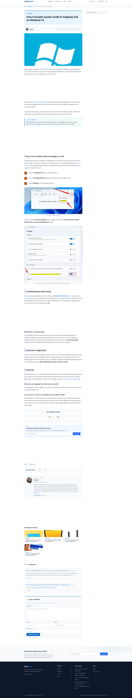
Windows (51, 1)
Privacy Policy (96, 671)
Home (25, 6)
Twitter (44, 495)
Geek (28, 666)
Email (56, 622)
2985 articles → (37, 495)
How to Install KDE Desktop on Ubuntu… (82, 678)
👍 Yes (49, 417)
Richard (31, 29)
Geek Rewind (31, 695)
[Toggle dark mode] (106, 1)
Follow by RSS (28, 674)
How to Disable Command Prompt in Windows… (81, 683)
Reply (29, 578)
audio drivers (28, 298)
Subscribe (76, 433)
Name (28, 622)
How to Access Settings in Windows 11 (81, 670)
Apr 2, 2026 (72, 585)
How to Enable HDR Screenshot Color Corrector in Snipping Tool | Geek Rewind (48, 570)
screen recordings (39, 102)
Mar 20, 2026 (73, 570)
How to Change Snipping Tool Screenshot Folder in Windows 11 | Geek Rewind (47, 585)
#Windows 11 (32, 464)
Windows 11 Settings (60, 296)
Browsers (64, 674)
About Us (70, 1)
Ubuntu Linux (58, 1)
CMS (65, 1)
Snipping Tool (46, 69)
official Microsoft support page (71, 379)
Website (32, 628)
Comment (29, 606)
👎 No (57, 417)
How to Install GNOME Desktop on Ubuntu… (80, 674)
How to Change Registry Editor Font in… (82, 687)
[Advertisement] (53, 88)
